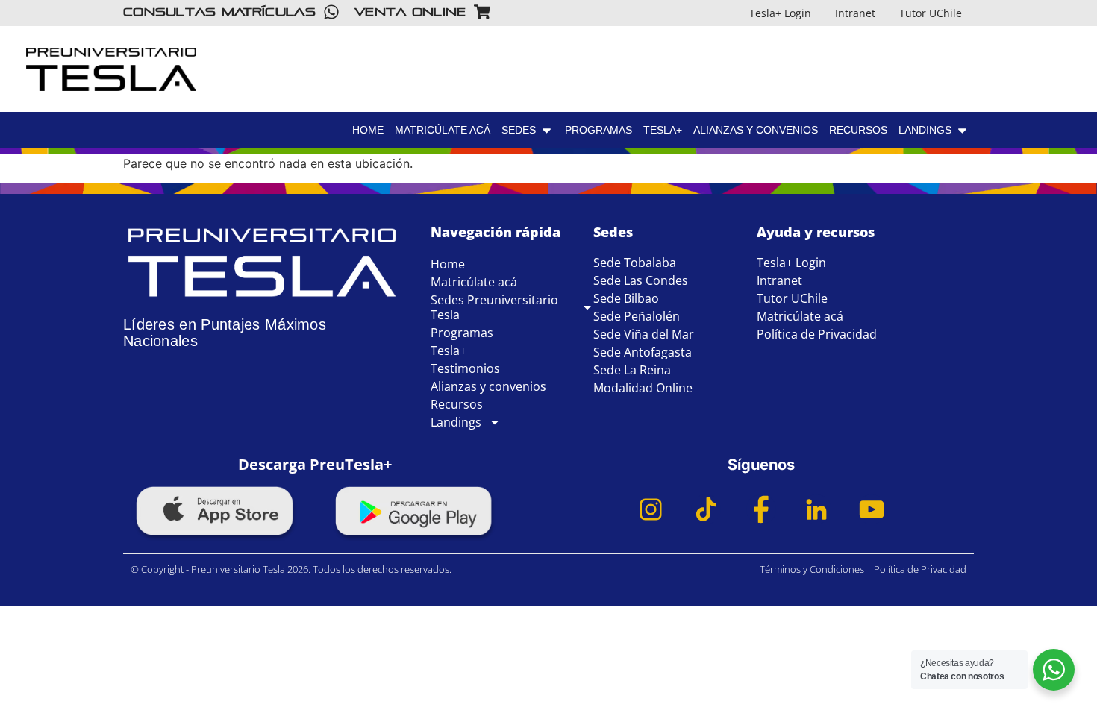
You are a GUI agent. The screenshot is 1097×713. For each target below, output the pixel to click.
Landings (456, 422)
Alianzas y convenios (488, 386)
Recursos (457, 404)
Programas (462, 332)
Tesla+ (448, 350)
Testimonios (465, 368)
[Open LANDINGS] (1067, 102)
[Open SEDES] (547, 130)
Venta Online (410, 11)
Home (448, 264)
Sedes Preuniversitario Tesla (494, 307)
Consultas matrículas (219, 11)
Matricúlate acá (474, 282)
